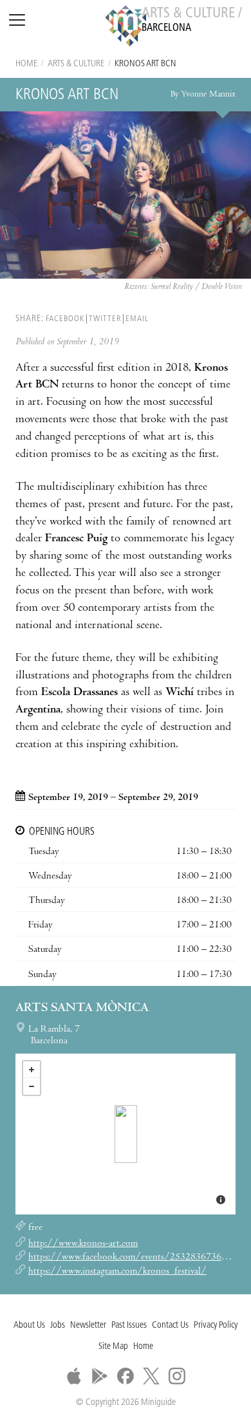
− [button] (31, 1086)
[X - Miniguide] (151, 1376)
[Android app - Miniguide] (99, 1376)
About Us (29, 1325)
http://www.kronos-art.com (83, 1244)
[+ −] (125, 1134)
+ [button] (31, 1069)
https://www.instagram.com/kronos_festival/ (117, 1272)
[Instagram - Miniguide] (177, 1376)
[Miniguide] (125, 27)
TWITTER (105, 319)
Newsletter (88, 1325)
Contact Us (170, 1325)
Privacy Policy (215, 1325)
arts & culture (76, 64)
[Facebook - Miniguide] (125, 1376)
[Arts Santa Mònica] (126, 1134)
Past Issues (129, 1325)
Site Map (113, 1347)
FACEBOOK (65, 319)
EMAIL (137, 319)
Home (26, 64)
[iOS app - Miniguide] (74, 1376)
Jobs (57, 1325)
